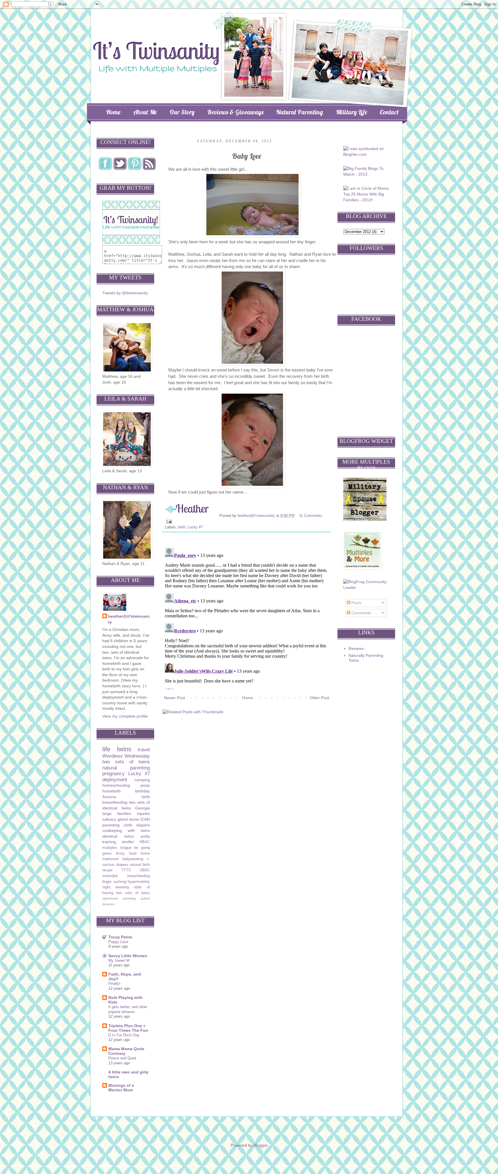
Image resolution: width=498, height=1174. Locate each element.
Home (113, 112)
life (106, 749)
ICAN (145, 819)
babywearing (132, 859)
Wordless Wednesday (126, 756)
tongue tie (129, 848)
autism (145, 898)
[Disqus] (247, 617)
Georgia (142, 808)
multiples (109, 848)
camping (142, 779)
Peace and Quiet (122, 1058)
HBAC (144, 842)
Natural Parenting (299, 112)
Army (120, 853)
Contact (389, 112)
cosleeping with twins (126, 830)
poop (145, 785)
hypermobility (139, 882)
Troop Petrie (120, 937)
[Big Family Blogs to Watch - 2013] (367, 174)
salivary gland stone (120, 819)
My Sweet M (118, 960)
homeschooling (116, 785)
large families (116, 813)
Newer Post (174, 697)
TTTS (126, 870)
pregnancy (113, 773)
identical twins (118, 836)
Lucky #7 (195, 527)
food (132, 853)
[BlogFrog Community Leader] (367, 587)
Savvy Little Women (127, 955)
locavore (108, 904)
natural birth (140, 865)
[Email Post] (169, 521)
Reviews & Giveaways (235, 112)
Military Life (351, 112)
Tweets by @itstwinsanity (125, 293)
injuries (143, 813)
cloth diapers (137, 825)
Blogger (260, 1145)
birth (181, 527)
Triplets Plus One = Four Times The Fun (128, 1028)
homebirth (111, 791)
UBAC (144, 870)
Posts (355, 602)
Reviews (356, 648)
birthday (142, 791)
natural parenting (126, 768)
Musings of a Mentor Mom (121, 1087)
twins (124, 749)
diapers (122, 865)
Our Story (182, 112)
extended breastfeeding (126, 876)
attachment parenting (119, 898)
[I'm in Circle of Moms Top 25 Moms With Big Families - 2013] (367, 200)
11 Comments (310, 516)
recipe (107, 870)
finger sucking (114, 882)
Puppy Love (118, 942)
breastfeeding (114, 802)
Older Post (319, 697)
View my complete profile (125, 716)
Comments (360, 612)
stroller (128, 841)
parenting (111, 825)
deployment (114, 779)
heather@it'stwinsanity (256, 516)
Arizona (109, 796)
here (136, 686)
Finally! (114, 983)
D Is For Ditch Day (123, 1035)
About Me (145, 112)
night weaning (115, 887)
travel (144, 749)
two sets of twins (126, 762)
